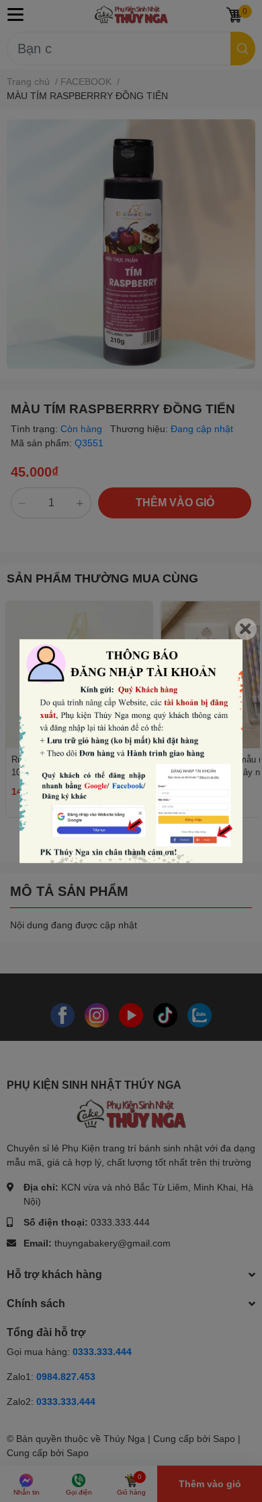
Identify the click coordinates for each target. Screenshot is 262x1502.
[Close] (246, 629)
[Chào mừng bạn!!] (131, 751)
